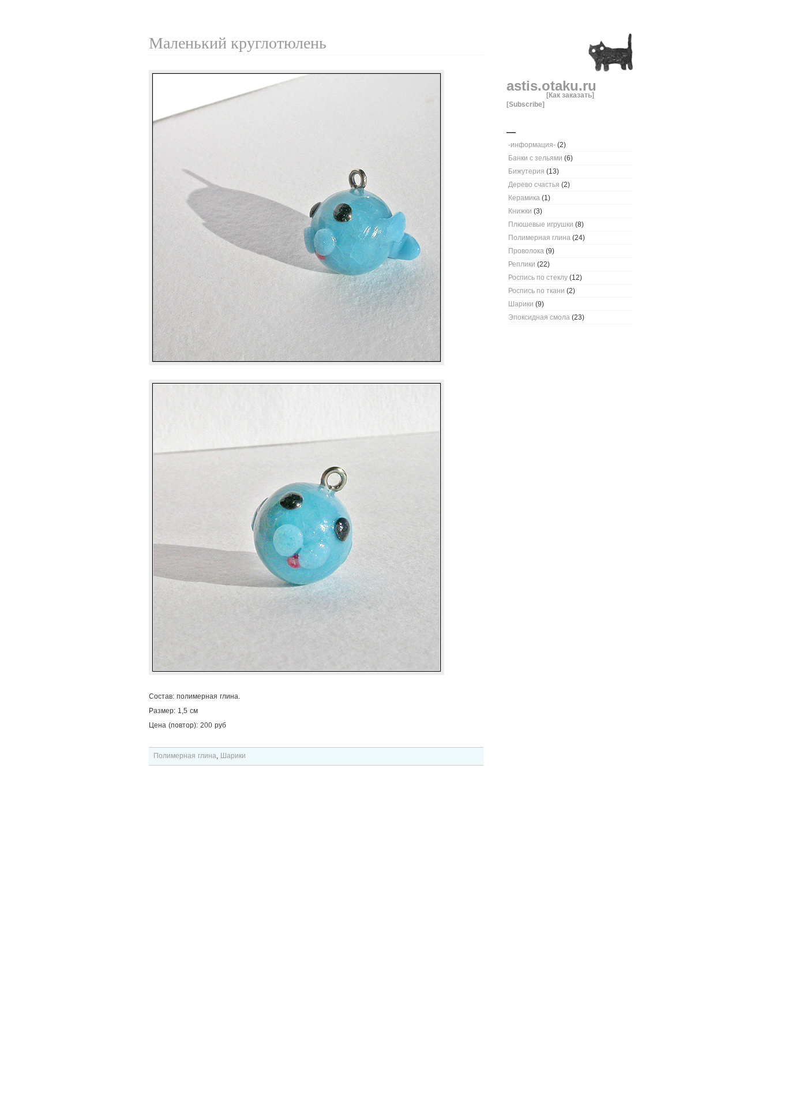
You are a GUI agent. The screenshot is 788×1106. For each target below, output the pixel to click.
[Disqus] (316, 938)
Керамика (524, 198)
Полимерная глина (539, 238)
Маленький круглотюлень (238, 43)
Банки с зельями (535, 158)
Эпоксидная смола (539, 317)
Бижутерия (526, 171)
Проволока (526, 251)
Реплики (521, 264)
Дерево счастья (534, 185)
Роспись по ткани (536, 291)
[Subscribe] (525, 104)
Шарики (521, 304)
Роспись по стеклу (538, 277)
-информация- (532, 145)
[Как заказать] (570, 95)
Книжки (520, 211)
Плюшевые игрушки (540, 224)
